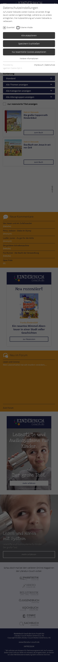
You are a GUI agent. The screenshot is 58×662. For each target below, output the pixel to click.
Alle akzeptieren (29, 35)
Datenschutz (50, 65)
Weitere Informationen (29, 58)
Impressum (38, 65)
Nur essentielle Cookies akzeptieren (29, 51)
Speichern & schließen (29, 43)
